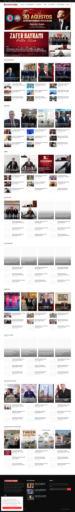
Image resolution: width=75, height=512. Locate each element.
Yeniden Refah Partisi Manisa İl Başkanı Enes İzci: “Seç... (18, 235)
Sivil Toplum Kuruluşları (10, 381)
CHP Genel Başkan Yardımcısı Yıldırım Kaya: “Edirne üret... (63, 216)
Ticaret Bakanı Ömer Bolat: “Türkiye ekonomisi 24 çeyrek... (18, 130)
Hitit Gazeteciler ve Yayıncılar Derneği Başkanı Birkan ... (40, 412)
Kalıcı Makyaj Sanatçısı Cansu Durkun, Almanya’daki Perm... (46, 353)
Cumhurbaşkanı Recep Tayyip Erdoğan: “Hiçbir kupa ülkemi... (18, 97)
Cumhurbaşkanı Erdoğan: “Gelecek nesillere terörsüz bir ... (18, 91)
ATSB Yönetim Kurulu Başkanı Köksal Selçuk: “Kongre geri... (63, 399)
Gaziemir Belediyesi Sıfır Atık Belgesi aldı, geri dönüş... (46, 261)
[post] (26, 44)
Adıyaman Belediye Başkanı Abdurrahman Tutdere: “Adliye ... (41, 281)
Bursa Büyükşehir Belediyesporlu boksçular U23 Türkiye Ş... (28, 353)
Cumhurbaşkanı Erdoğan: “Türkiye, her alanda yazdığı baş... (45, 78)
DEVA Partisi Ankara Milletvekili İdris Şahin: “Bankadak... (61, 169)
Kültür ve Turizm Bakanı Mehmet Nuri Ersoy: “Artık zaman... (41, 130)
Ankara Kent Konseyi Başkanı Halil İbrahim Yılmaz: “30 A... (41, 405)
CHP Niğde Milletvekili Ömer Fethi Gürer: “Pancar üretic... (41, 189)
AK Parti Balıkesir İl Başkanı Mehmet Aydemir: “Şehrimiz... (64, 228)
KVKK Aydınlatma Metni (65, 509)
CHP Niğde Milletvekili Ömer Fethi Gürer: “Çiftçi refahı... (63, 222)
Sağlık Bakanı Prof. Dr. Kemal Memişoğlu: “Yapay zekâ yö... (12, 124)
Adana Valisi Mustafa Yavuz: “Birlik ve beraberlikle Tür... (45, 307)
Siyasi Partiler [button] (51, 4)
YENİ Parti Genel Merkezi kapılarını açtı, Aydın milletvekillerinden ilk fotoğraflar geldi (59, 41)
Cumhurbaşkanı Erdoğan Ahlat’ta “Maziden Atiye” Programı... (63, 84)
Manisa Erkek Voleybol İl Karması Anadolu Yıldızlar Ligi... (63, 464)
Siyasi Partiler (7, 197)
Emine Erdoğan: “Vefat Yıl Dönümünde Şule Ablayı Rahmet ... (63, 451)
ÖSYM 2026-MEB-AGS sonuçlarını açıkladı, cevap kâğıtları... (41, 464)
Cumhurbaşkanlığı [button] (30, 4)
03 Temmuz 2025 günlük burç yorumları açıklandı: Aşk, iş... (41, 490)
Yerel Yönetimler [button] (60, 4)
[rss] (5, 495)
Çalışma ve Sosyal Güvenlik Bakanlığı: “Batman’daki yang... (63, 137)
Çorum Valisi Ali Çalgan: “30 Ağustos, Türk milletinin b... (62, 307)
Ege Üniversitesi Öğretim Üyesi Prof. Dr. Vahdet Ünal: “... (40, 360)
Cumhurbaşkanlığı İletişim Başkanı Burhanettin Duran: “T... (41, 451)
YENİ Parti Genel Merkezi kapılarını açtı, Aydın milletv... (12, 216)
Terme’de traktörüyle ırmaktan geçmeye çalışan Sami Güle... (63, 372)
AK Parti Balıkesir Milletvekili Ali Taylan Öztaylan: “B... (63, 183)
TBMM (6, 151)
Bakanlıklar (7, 105)
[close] (22, 497)
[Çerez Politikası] (7, 504)
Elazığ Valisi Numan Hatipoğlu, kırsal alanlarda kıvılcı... (63, 314)
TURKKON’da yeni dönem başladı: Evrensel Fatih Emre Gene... (63, 405)
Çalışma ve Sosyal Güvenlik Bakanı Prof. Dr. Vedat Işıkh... (41, 91)
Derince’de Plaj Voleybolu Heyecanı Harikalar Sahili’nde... (18, 281)
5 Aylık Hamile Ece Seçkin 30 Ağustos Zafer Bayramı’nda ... (17, 366)
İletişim (5, 1)
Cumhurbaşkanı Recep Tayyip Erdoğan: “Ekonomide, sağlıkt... (63, 91)
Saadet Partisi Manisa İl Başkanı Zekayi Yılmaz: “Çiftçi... (18, 228)
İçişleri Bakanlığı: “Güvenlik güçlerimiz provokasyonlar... (62, 143)
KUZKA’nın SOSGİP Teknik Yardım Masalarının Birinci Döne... (11, 444)
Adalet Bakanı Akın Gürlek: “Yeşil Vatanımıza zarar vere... (63, 130)
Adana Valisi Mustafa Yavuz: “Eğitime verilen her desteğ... (62, 320)
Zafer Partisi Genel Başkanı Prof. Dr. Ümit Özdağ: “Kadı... (41, 222)
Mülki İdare (7, 289)
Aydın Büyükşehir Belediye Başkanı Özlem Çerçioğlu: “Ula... (41, 268)
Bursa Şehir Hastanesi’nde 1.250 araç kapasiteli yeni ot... (63, 261)
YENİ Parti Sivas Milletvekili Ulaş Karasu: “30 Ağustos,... (11, 170)
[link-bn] (37, 19)
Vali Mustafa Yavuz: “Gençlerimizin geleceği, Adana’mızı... (41, 326)
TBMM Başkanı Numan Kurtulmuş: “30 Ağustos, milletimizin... (45, 169)
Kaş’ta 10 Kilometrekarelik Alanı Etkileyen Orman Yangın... (40, 372)
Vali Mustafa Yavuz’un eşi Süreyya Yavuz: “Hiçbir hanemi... (63, 326)
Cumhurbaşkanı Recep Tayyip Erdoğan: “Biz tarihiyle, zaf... (12, 78)
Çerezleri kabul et (12, 507)
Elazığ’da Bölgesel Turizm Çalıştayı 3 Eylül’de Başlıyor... (29, 445)
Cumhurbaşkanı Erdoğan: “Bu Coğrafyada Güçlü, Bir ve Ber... (40, 84)
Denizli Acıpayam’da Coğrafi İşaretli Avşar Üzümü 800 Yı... (64, 360)
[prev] (6, 44)
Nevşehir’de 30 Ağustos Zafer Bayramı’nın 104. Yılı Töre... (63, 366)
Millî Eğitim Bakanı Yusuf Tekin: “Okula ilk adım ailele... (46, 124)
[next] (47, 44)
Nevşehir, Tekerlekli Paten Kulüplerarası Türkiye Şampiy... (40, 366)
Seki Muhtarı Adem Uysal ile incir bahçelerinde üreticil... (41, 235)
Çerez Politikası (10, 1)
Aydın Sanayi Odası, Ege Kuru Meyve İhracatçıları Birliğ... (17, 268)
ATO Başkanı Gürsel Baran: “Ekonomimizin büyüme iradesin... (28, 399)
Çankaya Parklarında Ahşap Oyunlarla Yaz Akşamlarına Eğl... (18, 274)
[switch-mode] (70, 1)
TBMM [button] (45, 4)
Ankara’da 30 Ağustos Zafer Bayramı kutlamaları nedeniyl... (62, 444)
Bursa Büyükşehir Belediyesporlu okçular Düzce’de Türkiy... (10, 353)
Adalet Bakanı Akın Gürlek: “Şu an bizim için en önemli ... (29, 124)
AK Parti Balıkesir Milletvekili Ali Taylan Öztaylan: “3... (18, 183)
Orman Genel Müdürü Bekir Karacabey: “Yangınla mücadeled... (18, 464)
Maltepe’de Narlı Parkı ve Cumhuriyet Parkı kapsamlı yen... (63, 274)
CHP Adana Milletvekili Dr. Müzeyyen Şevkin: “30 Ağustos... (63, 176)
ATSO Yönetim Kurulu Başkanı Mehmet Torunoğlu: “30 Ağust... (18, 405)
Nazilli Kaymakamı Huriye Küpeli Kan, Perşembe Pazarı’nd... (41, 314)
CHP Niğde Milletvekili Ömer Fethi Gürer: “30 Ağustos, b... (18, 176)
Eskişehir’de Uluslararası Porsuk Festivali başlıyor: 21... (63, 281)
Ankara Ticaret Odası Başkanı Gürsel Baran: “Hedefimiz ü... (12, 399)
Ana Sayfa (22, 4)
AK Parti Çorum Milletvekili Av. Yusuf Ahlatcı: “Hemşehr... (40, 183)
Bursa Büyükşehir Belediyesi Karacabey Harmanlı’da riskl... (63, 268)
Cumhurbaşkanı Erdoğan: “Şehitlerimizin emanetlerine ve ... (41, 97)
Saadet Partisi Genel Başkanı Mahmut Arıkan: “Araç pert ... (46, 216)
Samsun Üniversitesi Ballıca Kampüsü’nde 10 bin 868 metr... (63, 458)
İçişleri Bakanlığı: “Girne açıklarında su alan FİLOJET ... (41, 143)
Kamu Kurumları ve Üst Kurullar (12, 426)
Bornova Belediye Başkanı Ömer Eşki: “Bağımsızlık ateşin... (28, 261)
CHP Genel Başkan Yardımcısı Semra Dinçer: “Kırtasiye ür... (29, 216)
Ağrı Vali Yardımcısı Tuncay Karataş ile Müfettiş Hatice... (28, 307)
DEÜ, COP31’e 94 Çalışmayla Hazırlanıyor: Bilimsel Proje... (40, 458)
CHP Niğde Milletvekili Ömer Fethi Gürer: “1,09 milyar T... (41, 176)
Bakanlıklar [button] (39, 4)
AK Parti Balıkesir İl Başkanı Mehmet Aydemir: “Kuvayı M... (41, 228)
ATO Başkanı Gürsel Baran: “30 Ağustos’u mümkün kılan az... (40, 418)
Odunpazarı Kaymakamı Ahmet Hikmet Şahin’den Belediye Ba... (18, 320)
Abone (69, 489)
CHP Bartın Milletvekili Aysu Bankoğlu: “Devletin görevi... (62, 189)
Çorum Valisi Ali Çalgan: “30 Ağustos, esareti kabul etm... (12, 307)
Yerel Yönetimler (8, 243)
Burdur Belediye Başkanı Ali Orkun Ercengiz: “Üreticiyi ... (41, 274)
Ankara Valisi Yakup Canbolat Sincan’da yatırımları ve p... (17, 326)
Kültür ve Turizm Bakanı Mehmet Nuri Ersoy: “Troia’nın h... (18, 137)
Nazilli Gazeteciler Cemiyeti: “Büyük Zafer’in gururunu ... (64, 412)
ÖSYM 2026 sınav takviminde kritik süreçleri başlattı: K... (18, 458)
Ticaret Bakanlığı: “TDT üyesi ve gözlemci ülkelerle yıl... (41, 137)
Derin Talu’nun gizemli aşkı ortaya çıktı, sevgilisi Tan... (40, 484)
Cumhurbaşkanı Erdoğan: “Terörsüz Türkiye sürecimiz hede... (18, 84)
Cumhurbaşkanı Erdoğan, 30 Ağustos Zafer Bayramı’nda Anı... (28, 78)
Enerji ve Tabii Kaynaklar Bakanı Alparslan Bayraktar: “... (18, 143)
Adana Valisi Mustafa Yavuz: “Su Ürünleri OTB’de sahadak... (41, 320)
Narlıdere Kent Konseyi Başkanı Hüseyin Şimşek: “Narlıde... (63, 418)
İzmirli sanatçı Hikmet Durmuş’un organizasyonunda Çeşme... (18, 360)
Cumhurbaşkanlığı (9, 60)
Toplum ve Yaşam (8, 335)
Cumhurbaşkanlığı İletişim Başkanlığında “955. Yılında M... (18, 451)
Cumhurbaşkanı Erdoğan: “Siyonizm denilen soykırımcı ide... (63, 78)
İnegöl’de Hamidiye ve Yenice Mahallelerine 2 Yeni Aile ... (12, 261)
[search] (71, 5)
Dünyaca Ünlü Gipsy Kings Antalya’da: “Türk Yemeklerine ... (62, 353)
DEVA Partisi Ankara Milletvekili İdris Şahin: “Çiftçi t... (18, 189)
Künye (15, 1)
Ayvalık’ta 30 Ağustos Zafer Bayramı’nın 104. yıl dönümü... (17, 372)
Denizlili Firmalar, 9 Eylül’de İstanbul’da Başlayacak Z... (45, 399)
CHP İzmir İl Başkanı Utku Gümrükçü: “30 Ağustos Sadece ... (63, 235)
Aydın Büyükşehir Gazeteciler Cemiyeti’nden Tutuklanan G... (17, 418)
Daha (67, 4)
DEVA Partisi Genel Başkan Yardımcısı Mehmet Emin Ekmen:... (18, 222)
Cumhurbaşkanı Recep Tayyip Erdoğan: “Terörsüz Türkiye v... (63, 97)
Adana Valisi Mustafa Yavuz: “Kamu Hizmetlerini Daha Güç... (18, 314)
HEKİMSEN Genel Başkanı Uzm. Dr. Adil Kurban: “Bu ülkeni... (18, 412)
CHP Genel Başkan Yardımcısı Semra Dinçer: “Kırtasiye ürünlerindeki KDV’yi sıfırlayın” (59, 54)
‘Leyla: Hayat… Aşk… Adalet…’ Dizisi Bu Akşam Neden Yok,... (41, 496)
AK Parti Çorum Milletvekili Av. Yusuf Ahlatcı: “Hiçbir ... (28, 170)
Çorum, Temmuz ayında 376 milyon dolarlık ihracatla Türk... (45, 444)
